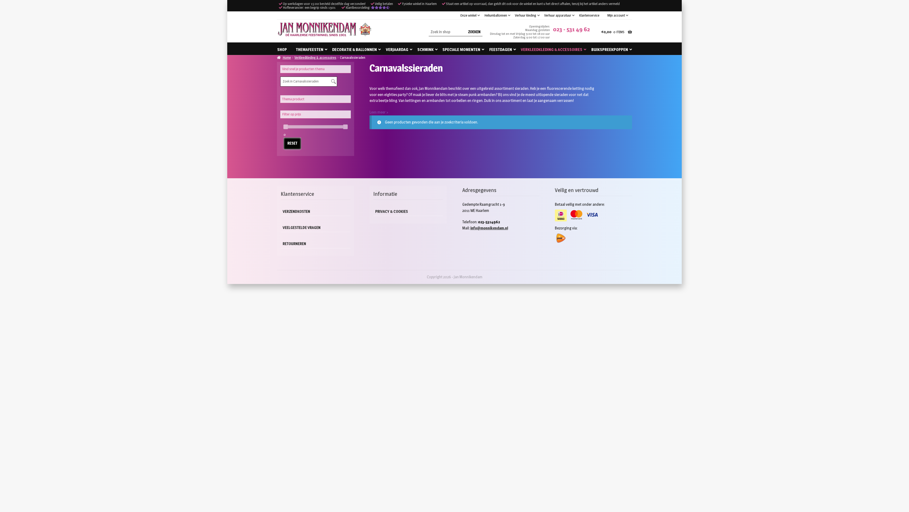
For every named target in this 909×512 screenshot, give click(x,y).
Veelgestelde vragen (302, 227)
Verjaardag (397, 49)
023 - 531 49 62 (571, 29)
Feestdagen (500, 49)
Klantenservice (589, 15)
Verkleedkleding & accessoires (551, 49)
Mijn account (616, 15)
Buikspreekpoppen (609, 49)
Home (287, 57)
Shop (282, 49)
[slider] (285, 126)
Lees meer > (379, 112)
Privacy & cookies (391, 211)
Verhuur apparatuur (557, 15)
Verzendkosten (296, 211)
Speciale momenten (461, 49)
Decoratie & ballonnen (354, 49)
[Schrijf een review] (380, 7)
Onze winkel (468, 15)
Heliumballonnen (495, 15)
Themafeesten (309, 49)
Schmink (425, 49)
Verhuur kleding (525, 15)
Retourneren (294, 244)
